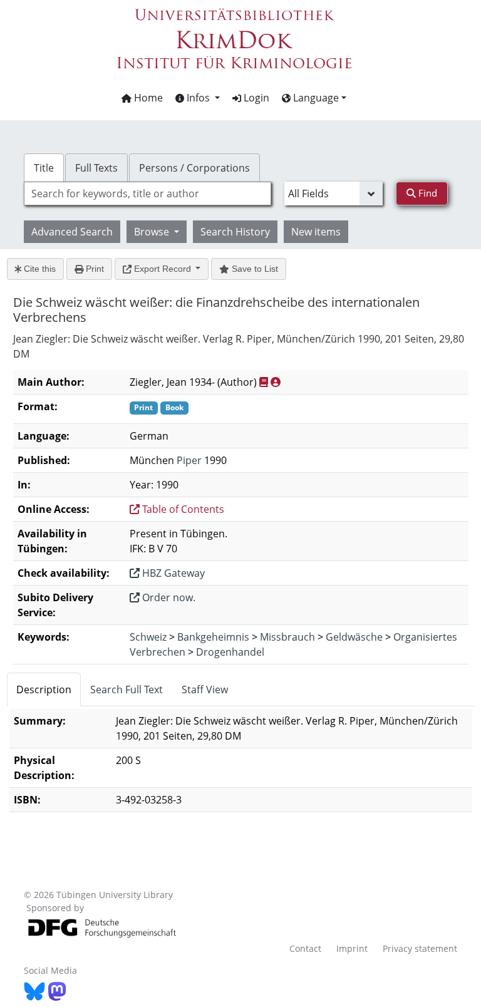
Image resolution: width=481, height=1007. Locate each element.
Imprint (352, 948)
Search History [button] (235, 232)
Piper (189, 460)
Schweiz (148, 637)
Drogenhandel (230, 652)
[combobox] (147, 193)
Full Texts (96, 168)
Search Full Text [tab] (126, 689)
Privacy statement (420, 948)
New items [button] (316, 232)
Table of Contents (182, 509)
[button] (197, 97)
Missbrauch (287, 637)
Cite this (38, 269)
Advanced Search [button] (72, 232)
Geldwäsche (354, 637)
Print (93, 269)
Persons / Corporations (194, 168)
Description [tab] (43, 689)
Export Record (163, 269)
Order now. (167, 597)
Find (426, 193)
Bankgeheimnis (213, 637)
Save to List (253, 269)
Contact (305, 948)
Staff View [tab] (205, 689)
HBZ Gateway (172, 573)
